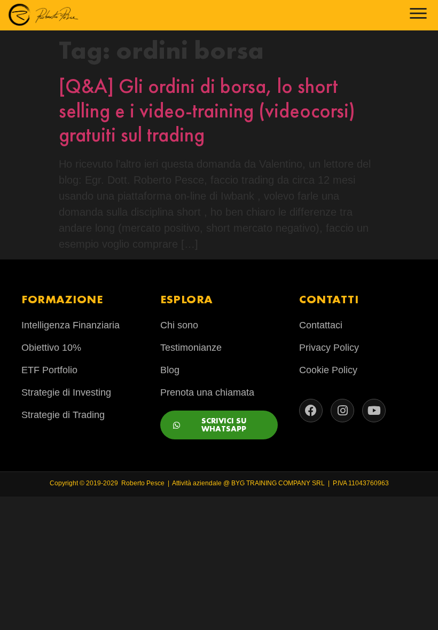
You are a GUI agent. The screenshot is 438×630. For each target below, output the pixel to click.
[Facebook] (311, 410)
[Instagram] (342, 410)
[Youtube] (374, 410)
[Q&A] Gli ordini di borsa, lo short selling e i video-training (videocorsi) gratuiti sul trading (207, 110)
